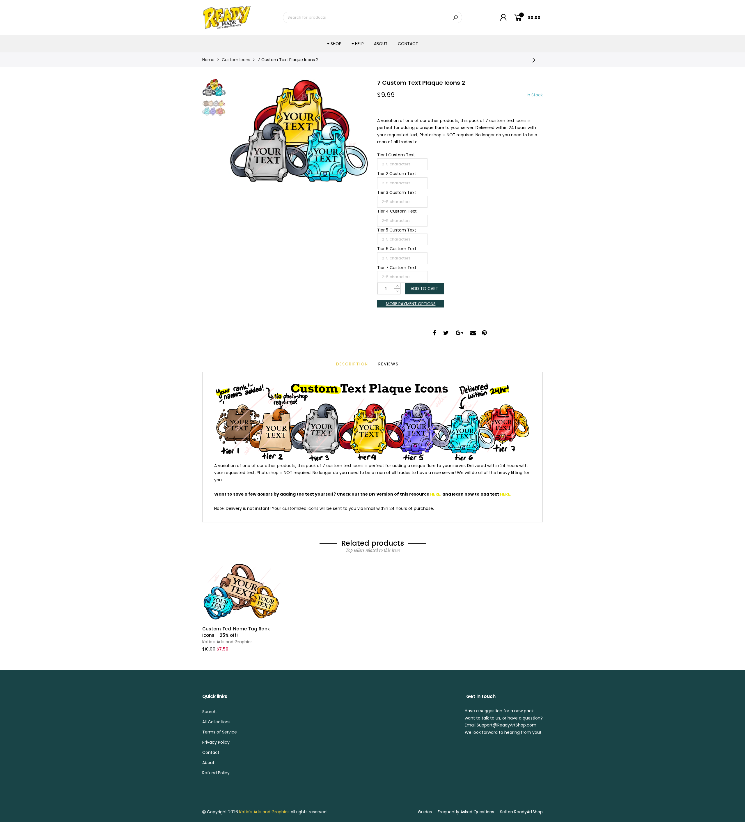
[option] (298, 131)
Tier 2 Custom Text (396, 173)
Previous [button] (243, 131)
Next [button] (353, 131)
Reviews (388, 364)
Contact (408, 44)
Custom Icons (236, 60)
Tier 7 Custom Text (396, 268)
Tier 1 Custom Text (396, 155)
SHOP (336, 44)
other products (280, 466)
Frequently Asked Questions (466, 812)
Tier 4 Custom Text (397, 211)
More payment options (411, 304)
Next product (535, 60)
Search (209, 712)
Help (359, 44)
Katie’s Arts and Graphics (227, 642)
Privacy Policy (216, 742)
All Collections (216, 722)
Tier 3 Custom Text (396, 192)
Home (208, 60)
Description (352, 364)
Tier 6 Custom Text (396, 249)
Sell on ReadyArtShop (521, 812)
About (381, 44)
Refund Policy (216, 773)
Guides (425, 812)
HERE (435, 494)
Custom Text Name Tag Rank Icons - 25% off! (236, 632)
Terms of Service (219, 732)
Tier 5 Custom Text (396, 230)
